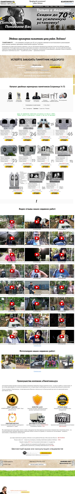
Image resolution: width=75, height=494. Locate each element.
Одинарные (29, 108)
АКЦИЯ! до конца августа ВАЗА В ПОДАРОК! (18, 490)
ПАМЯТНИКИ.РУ (7, 1)
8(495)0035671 (67, 1)
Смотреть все (37, 345)
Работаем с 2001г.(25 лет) (8, 4)
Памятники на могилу (6, 3)
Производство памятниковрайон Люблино (37, 2)
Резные (47, 108)
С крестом (42, 108)
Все (24, 108)
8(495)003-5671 (66, 462)
